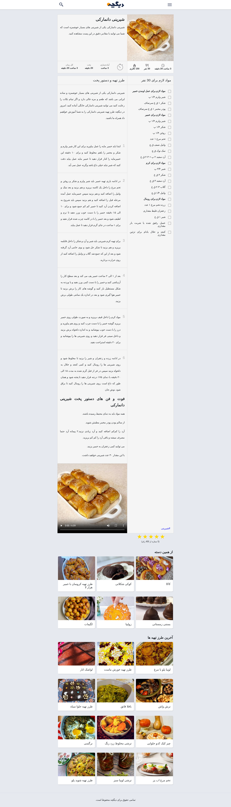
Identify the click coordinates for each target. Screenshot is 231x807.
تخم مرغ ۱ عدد (157, 139)
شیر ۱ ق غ (159, 217)
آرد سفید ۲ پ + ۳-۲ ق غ (152, 157)
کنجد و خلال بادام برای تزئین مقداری (147, 233)
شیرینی (165, 528)
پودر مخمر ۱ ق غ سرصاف (151, 109)
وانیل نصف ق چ (157, 145)
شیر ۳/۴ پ (159, 169)
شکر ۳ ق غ (159, 175)
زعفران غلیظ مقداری (154, 210)
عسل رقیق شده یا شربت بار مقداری (147, 224)
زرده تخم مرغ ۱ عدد (154, 205)
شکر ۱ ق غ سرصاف (154, 103)
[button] (170, 5)
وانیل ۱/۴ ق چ (158, 193)
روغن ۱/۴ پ (159, 133)
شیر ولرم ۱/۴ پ (156, 97)
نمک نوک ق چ (158, 150)
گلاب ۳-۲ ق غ (158, 187)
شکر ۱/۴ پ (159, 127)
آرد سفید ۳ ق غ (157, 180)
